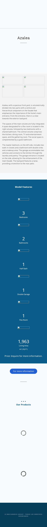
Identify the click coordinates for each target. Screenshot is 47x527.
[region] (23, 56)
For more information (23, 371)
